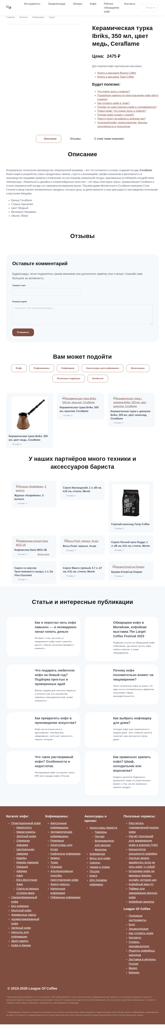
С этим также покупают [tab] (109, 138)
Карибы (21, 858)
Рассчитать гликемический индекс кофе (144, 828)
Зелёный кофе (21, 928)
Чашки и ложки (100, 867)
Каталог (23, 17)
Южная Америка (27, 862)
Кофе (93, 3)
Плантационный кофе (26, 823)
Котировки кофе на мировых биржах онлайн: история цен (143, 876)
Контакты (129, 3)
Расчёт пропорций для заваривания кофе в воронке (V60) (143, 841)
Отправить (23, 332)
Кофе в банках (21, 945)
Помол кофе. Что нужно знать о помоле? (121, 111)
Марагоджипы (25, 832)
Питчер (99, 836)
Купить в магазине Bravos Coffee (116, 73)
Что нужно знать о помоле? (113, 91)
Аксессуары (138, 368)
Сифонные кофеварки (65, 853)
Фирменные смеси (23, 914)
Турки (52, 17)
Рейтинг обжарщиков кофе (111, 7)
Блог (132, 924)
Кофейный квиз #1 (141, 884)
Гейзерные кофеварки (65, 897)
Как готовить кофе (141, 933)
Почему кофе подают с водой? (115, 114)
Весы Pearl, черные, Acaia (79, 546)
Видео (133, 968)
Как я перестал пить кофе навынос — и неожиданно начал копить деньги (55, 627)
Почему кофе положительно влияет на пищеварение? (133, 675)
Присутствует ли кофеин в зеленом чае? (121, 118)
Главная (10, 17)
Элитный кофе (26, 836)
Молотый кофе (21, 910)
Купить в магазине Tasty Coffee (115, 76)
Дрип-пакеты (19, 941)
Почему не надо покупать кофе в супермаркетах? (127, 107)
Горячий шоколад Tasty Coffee (130, 524)
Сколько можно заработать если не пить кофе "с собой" (142, 862)
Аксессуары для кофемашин (102, 368)
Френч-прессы (60, 884)
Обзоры (77, 3)
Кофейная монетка (141, 901)
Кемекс (55, 858)
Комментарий (19, 301)
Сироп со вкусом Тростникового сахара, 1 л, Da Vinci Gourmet (33, 572)
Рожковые (57, 840)
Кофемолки (97, 854)
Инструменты (32, 3)
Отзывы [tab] (75, 138)
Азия (19, 875)
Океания (22, 866)
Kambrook (97, 378)
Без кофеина (20, 906)
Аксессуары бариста (103, 827)
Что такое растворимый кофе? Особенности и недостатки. (54, 761)
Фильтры (101, 849)
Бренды (134, 972)
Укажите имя (19, 285)
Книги (93, 875)
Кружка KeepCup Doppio (126, 572)
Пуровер (56, 866)
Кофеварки (38, 17)
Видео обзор (43, 554)
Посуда (94, 871)
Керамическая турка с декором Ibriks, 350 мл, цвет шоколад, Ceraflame (130, 415)
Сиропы (95, 862)
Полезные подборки (68, 378)
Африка (21, 871)
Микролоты (24, 827)
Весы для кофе (100, 858)
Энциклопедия (56, 3)
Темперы (101, 832)
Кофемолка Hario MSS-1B (30, 550)
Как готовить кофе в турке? (113, 103)
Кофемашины (41, 368)
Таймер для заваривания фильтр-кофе (143, 893)
